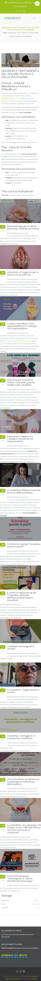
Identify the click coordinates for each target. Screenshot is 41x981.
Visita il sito (5, 142)
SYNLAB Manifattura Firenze (10, 98)
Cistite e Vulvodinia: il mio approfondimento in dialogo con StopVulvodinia (22, 326)
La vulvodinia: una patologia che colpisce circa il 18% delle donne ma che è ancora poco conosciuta (24, 828)
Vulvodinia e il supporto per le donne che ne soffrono (22, 273)
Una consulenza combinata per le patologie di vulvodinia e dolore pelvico (23, 781)
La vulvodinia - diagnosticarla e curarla (23, 691)
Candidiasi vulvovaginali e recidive (20, 647)
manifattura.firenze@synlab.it (15, 139)
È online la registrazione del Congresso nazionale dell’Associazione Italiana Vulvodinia (21, 596)
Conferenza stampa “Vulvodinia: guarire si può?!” (24, 545)
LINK (4, 502)
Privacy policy (34, 976)
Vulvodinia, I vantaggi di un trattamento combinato (21, 737)
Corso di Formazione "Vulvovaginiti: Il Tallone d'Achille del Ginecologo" (20, 878)
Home (5, 33)
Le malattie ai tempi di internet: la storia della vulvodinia (24, 491)
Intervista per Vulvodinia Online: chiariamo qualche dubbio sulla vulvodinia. (21, 382)
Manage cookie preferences (13, 979)
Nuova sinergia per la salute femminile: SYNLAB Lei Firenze (23, 227)
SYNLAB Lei (5, 101)
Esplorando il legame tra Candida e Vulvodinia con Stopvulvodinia (20, 439)
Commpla (34, 979)
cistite (29, 336)
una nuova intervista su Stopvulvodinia (17, 341)
